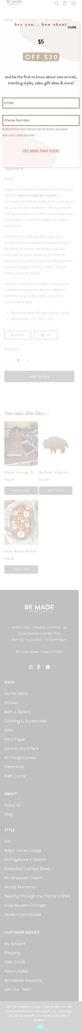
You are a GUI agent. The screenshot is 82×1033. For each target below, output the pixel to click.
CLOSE (72, 27)
